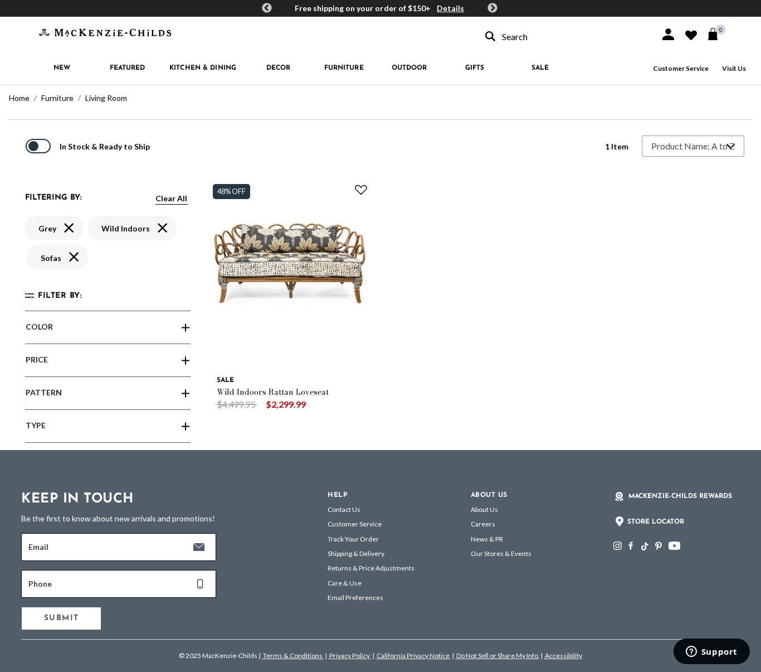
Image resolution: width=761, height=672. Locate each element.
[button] (668, 34)
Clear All (171, 198)
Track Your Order (353, 539)
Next (492, 8)
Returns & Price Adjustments (371, 568)
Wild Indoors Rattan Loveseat (273, 392)
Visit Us (734, 68)
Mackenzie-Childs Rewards (680, 496)
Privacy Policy (349, 655)
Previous (266, 8)
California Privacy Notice (413, 655)
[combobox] (562, 36)
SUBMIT (61, 618)
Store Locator (655, 522)
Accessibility (563, 655)
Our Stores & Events (501, 553)
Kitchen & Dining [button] (202, 68)
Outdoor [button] (409, 68)
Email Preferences (355, 597)
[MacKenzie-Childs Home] (105, 31)
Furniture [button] (344, 68)
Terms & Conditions (293, 655)
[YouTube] (674, 546)
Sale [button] (540, 68)
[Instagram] (617, 546)
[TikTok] (644, 547)
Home (19, 98)
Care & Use (345, 583)
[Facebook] (630, 546)
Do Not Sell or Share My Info (497, 655)
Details (450, 8)
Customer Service (681, 68)
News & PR (487, 539)
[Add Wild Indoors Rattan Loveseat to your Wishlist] (361, 189)
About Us (484, 509)
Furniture (57, 98)
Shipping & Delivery (356, 553)
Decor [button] (278, 68)
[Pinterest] (658, 546)
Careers (483, 524)
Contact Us (344, 509)
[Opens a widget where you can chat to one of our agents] (711, 652)
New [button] (61, 68)
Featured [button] (127, 68)
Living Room (106, 98)
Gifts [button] (475, 68)
